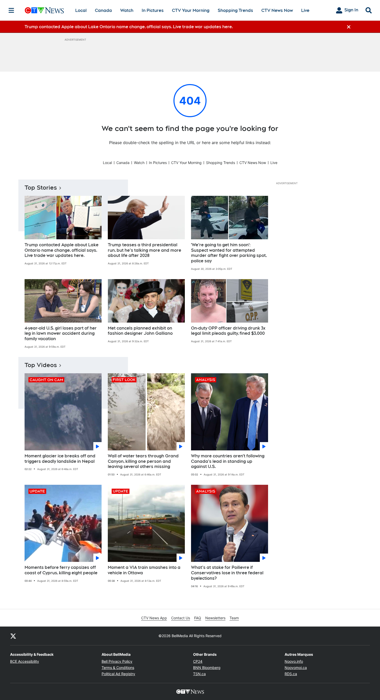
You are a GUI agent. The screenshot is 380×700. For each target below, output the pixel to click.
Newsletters (215, 618)
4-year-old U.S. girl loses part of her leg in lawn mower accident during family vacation (61, 333)
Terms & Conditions (118, 667)
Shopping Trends (235, 10)
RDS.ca (291, 674)
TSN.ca (199, 674)
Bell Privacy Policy (117, 661)
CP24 (197, 661)
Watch (126, 10)
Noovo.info (294, 661)
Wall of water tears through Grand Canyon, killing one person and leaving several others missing (143, 461)
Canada (103, 10)
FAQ (197, 618)
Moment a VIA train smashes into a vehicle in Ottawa (144, 570)
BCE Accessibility (24, 661)
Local (81, 10)
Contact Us (180, 618)
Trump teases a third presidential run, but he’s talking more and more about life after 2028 (144, 250)
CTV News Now (277, 10)
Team (234, 618)
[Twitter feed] (13, 636)
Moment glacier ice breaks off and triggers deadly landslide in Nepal (60, 458)
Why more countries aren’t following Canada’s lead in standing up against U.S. (227, 461)
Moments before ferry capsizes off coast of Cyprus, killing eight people (61, 570)
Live (305, 10)
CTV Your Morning (190, 10)
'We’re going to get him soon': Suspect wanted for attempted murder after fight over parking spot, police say (229, 252)
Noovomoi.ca (296, 667)
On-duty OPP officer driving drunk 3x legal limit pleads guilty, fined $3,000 (228, 331)
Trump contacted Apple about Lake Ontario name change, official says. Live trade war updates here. (61, 250)
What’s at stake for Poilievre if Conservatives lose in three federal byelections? (227, 573)
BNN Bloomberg (207, 667)
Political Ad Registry (118, 674)
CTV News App (154, 618)
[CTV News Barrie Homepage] (44, 10)
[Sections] (11, 10)
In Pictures (153, 10)
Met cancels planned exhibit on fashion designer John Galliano (140, 331)
